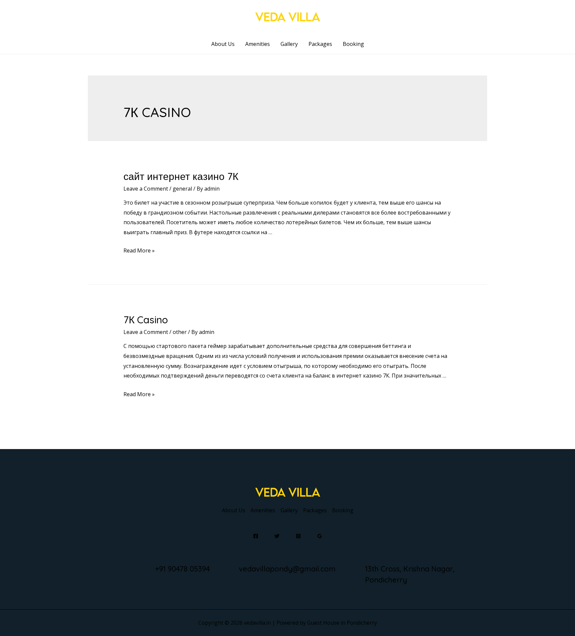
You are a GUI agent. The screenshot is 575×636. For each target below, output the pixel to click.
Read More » (139, 250)
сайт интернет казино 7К (180, 176)
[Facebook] (255, 536)
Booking (353, 44)
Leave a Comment (145, 188)
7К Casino (145, 319)
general (182, 188)
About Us (223, 44)
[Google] (319, 536)
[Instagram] (298, 536)
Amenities (257, 44)
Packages (320, 44)
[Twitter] (277, 536)
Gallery (289, 44)
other (180, 332)
